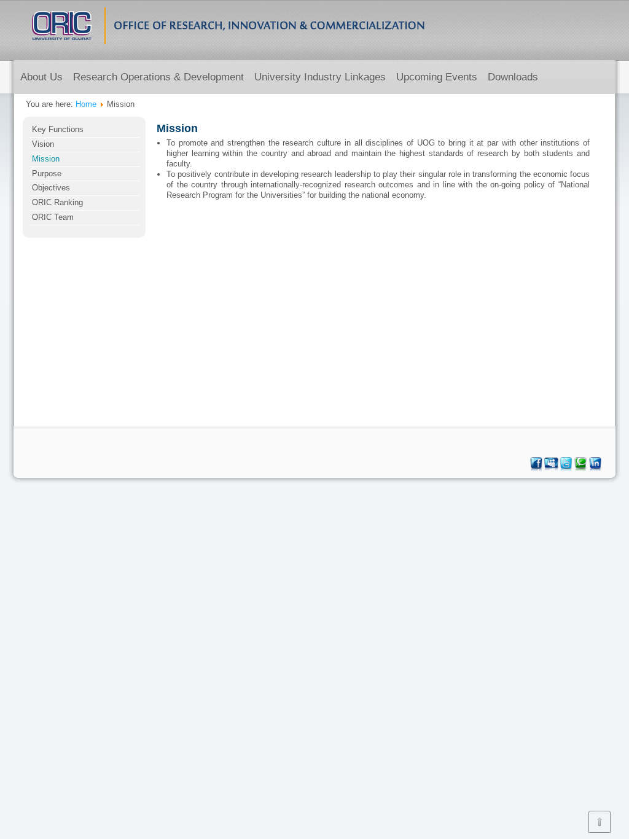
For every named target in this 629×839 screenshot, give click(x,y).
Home (86, 104)
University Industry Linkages (320, 77)
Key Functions (58, 129)
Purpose (46, 173)
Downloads (513, 77)
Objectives (51, 187)
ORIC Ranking (57, 202)
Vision (43, 144)
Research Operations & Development (158, 77)
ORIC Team (53, 217)
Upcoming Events (436, 77)
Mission (46, 158)
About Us (41, 77)
